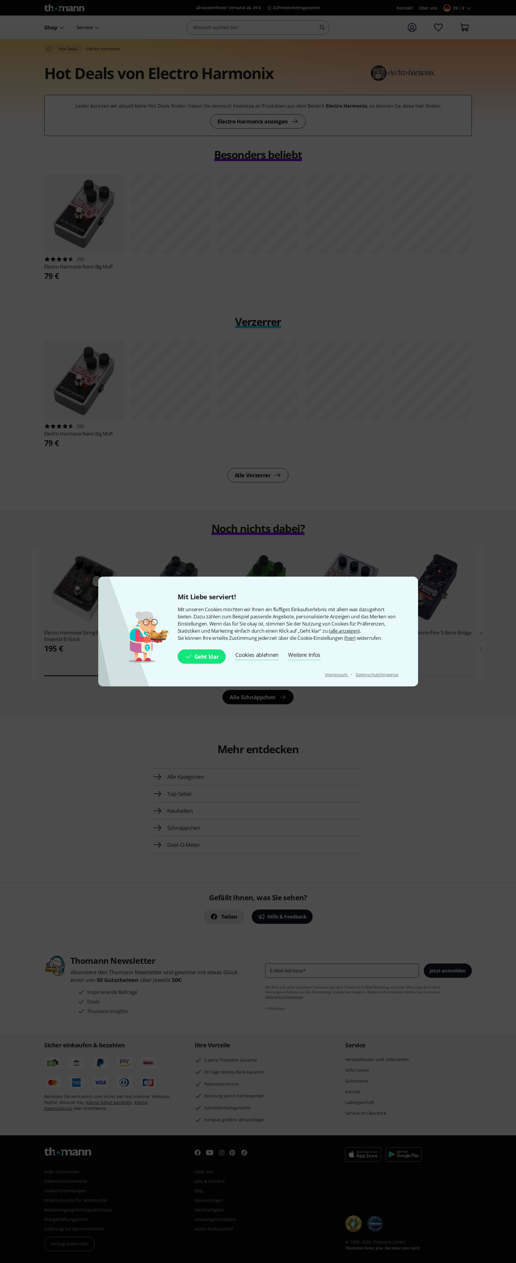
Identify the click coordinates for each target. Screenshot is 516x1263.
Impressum (336, 674)
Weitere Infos (304, 654)
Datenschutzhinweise (377, 674)
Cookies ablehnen (257, 654)
